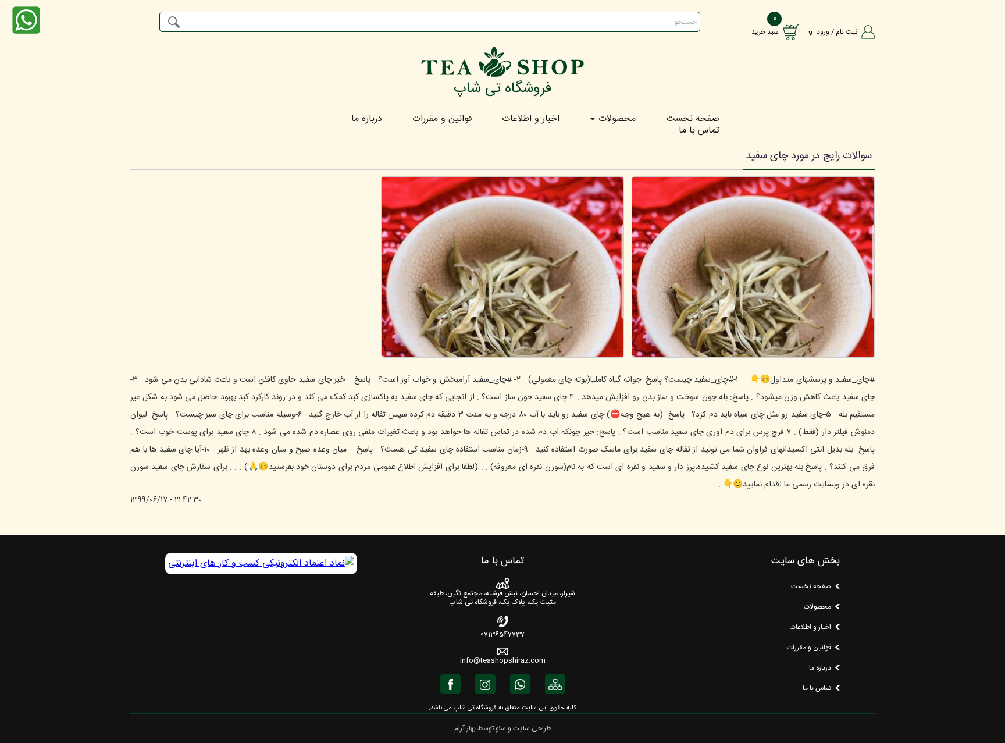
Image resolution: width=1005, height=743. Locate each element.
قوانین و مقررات (442, 119)
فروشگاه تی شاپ (502, 89)
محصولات (617, 119)
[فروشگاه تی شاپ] (502, 74)
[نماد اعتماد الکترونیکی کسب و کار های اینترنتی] (261, 563)
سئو (501, 728)
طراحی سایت (532, 728)
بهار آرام (465, 728)
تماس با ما (699, 131)
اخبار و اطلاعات (530, 119)
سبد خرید (765, 32)
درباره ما (366, 119)
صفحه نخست (693, 119)
